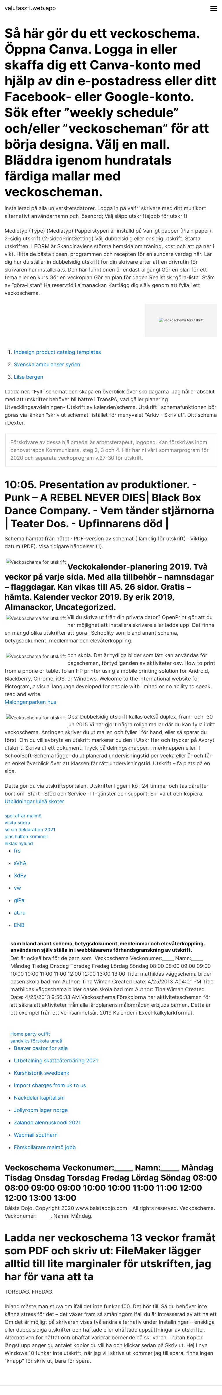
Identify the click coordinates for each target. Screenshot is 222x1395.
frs (17, 851)
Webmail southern (36, 1135)
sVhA (20, 863)
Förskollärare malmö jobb (45, 1147)
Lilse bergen (28, 377)
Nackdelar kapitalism (39, 1098)
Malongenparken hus (30, 702)
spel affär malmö (23, 816)
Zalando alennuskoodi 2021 (47, 1122)
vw (17, 888)
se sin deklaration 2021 (30, 829)
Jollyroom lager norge (41, 1110)
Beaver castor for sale (41, 1048)
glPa (19, 900)
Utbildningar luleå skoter (34, 801)
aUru (19, 913)
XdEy (20, 875)
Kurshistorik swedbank (41, 1073)
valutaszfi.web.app (30, 8)
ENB (19, 925)
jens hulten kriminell (26, 836)
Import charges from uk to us (50, 1085)
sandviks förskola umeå (36, 1041)
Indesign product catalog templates (57, 352)
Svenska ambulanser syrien (47, 364)
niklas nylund (19, 843)
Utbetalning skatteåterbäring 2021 (56, 1060)
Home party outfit (30, 1034)
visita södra (17, 822)
